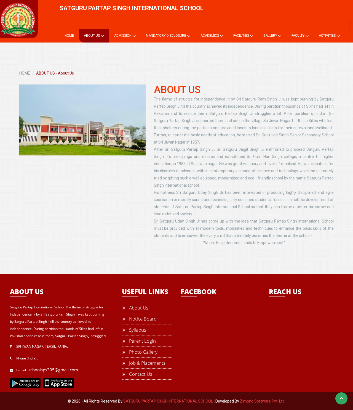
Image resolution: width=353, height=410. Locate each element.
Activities (327, 36)
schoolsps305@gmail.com (53, 369)
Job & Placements (146, 363)
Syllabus (137, 330)
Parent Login (142, 341)
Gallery (270, 36)
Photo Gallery (142, 352)
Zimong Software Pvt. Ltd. (262, 401)
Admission (123, 36)
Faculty (298, 36)
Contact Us (140, 374)
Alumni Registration (82, 49)
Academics (210, 36)
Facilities (241, 36)
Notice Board (142, 319)
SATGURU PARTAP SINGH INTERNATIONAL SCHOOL (168, 401)
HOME (24, 73)
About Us (92, 36)
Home (69, 36)
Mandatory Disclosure (166, 36)
